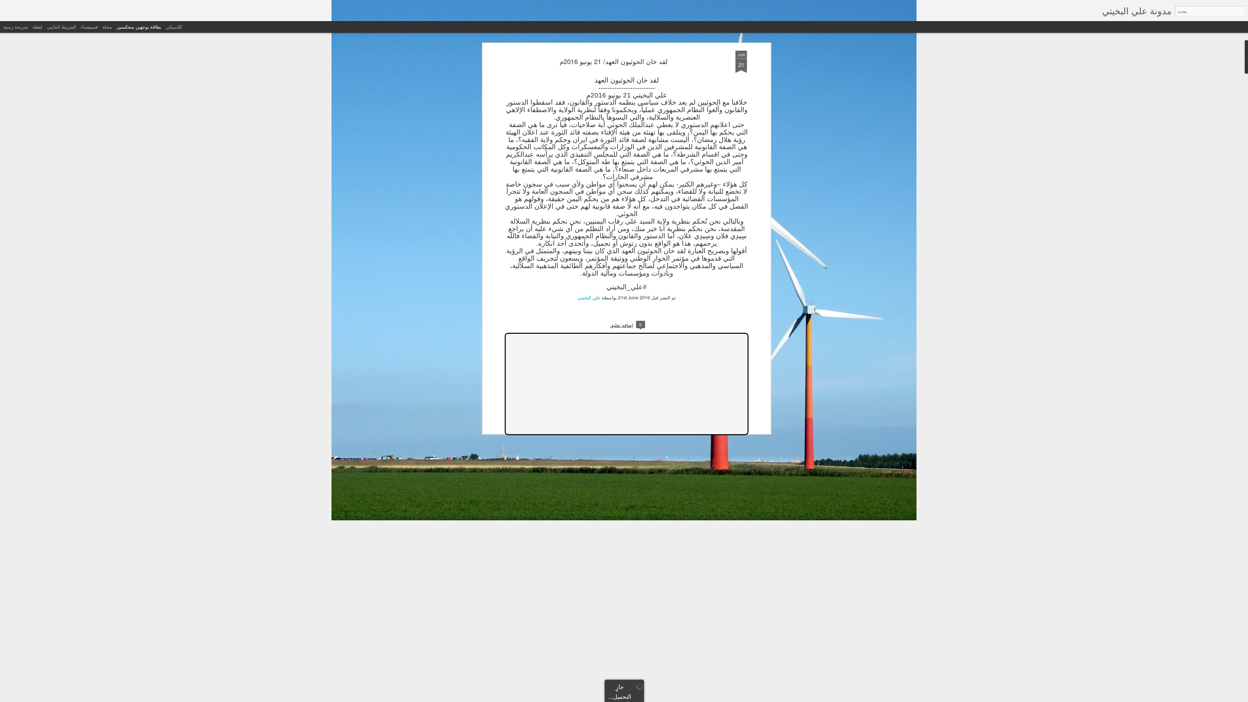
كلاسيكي (174, 26)
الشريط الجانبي (61, 26)
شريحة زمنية (15, 26)
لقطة (37, 26)
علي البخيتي (589, 297)
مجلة (107, 26)
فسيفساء (89, 26)
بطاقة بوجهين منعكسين (139, 26)
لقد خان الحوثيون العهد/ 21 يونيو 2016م (614, 61)
